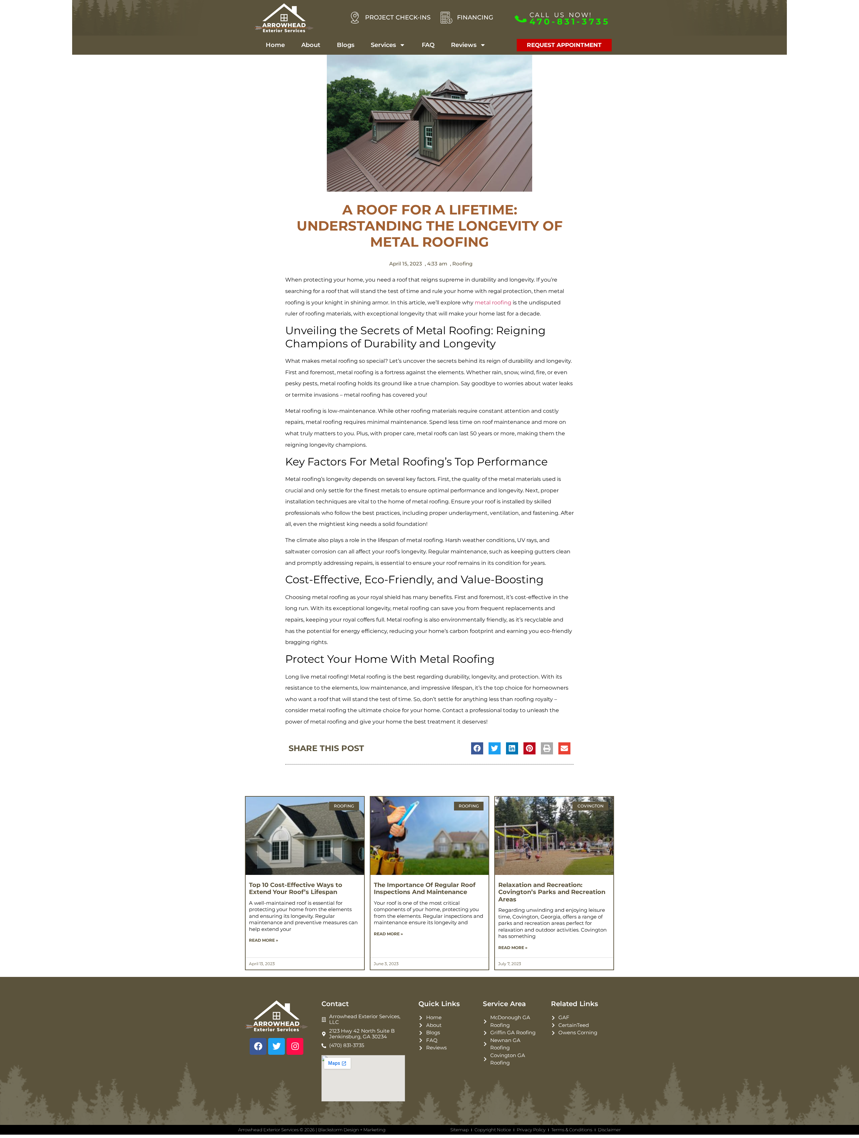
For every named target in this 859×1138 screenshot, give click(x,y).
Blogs (345, 45)
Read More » (263, 940)
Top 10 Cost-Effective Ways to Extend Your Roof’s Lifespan (295, 888)
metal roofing (493, 302)
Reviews (463, 45)
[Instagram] (295, 1046)
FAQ (428, 45)
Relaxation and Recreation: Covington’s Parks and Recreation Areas (551, 892)
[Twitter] (276, 1046)
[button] (477, 748)
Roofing (462, 263)
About (310, 45)
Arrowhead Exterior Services (268, 1129)
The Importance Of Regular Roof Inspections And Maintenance (424, 888)
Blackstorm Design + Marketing (352, 1129)
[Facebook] (258, 1046)
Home (275, 45)
